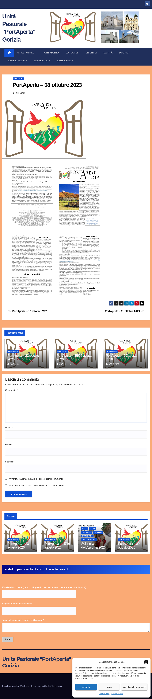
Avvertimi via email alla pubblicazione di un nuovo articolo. (37, 485)
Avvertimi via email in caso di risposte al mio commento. (36, 479)
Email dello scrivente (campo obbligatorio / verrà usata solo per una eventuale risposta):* (45, 587)
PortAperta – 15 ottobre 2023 (29, 311)
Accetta (86, 687)
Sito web (9, 461)
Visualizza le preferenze (134, 687)
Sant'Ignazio (87, 536)
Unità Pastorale (89, 540)
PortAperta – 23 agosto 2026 (23, 357)
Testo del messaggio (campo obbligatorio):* (23, 620)
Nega (109, 687)
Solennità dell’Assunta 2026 (93, 545)
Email (8, 444)
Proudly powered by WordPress (16, 686)
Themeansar (56, 686)
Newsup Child (43, 686)
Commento (11, 390)
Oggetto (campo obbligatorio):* (17, 603)
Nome (9, 427)
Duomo (124, 52)
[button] (146, 661)
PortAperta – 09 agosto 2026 (121, 357)
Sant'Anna (98, 532)
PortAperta (51, 52)
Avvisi (84, 528)
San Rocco (41, 60)
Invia (7, 639)
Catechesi (72, 52)
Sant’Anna (64, 60)
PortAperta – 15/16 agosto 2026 (74, 357)
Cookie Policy (104, 694)
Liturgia (91, 52)
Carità (108, 52)
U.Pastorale (26, 52)
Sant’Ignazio (17, 60)
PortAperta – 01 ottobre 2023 (122, 311)
